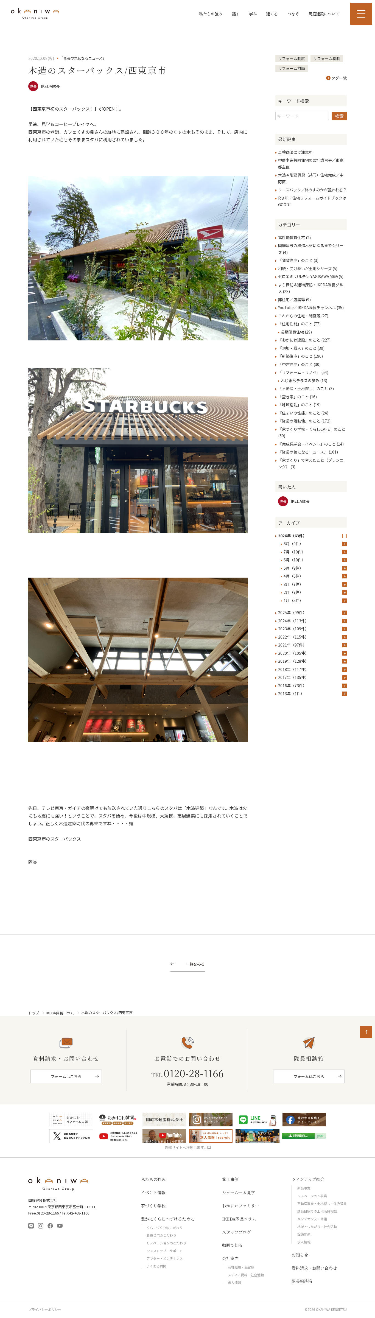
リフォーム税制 (326, 58)
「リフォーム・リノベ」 (299, 372)
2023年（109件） (293, 628)
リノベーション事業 (312, 1195)
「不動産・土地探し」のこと (303, 388)
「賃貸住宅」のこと (295, 260)
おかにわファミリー (240, 1205)
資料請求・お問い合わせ (314, 1268)
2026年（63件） (292, 535)
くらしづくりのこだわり (165, 1227)
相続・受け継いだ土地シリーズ (305, 268)
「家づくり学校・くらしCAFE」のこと (311, 429)
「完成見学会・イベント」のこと (307, 444)
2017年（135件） (293, 677)
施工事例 (230, 1179)
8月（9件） (293, 543)
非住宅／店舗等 (291, 299)
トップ (33, 1013)
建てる (272, 13)
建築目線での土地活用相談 (317, 1211)
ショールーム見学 (238, 1192)
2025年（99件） (292, 612)
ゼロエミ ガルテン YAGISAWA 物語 (308, 276)
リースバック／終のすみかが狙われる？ (312, 189)
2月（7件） (293, 592)
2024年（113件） (293, 620)
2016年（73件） (292, 685)
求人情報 (234, 1282)
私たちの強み (210, 13)
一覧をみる (195, 964)
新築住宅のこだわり (161, 1235)
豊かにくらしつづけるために (167, 1219)
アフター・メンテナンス (165, 1258)
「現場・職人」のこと (297, 348)
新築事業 (303, 1188)
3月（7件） (293, 584)
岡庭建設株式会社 (58, 1184)
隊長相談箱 (302, 1281)
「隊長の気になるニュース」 (303, 452)
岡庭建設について (324, 13)
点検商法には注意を (295, 152)
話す (236, 13)
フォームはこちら (66, 1076)
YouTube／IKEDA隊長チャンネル (307, 307)
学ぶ (253, 13)
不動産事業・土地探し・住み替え (322, 1203)
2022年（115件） (293, 637)
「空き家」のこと (293, 396)
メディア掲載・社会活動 (246, 1274)
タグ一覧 (339, 78)
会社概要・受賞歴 (241, 1267)
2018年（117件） (293, 669)
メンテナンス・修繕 (312, 1218)
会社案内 (230, 1258)
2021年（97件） (292, 645)
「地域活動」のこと (295, 404)
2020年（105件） (293, 653)
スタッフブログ (236, 1232)
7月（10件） (295, 552)
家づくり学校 (153, 1205)
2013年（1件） (291, 693)
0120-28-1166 (187, 1073)
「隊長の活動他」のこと (299, 421)
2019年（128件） (293, 661)
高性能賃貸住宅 (291, 237)
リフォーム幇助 (291, 68)
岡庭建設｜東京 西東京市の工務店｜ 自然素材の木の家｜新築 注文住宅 (35, 13)
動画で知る (232, 1245)
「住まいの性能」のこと (299, 413)
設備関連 (303, 1234)
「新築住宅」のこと (295, 356)
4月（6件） (293, 576)
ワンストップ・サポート (165, 1250)
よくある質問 (156, 1266)
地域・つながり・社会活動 (317, 1226)
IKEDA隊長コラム (60, 1013)
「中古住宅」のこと (295, 364)
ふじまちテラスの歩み (300, 380)
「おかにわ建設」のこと (299, 340)
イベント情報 (153, 1192)
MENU (361, 14)
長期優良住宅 (292, 332)
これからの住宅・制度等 (299, 315)
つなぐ (293, 13)
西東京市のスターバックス (54, 838)
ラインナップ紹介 (308, 1179)
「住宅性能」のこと (295, 323)
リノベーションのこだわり (166, 1243)
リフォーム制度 (291, 58)
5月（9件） (293, 568)
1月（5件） (293, 600)
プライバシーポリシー (44, 1309)
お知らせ (300, 1255)
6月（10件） (295, 560)
